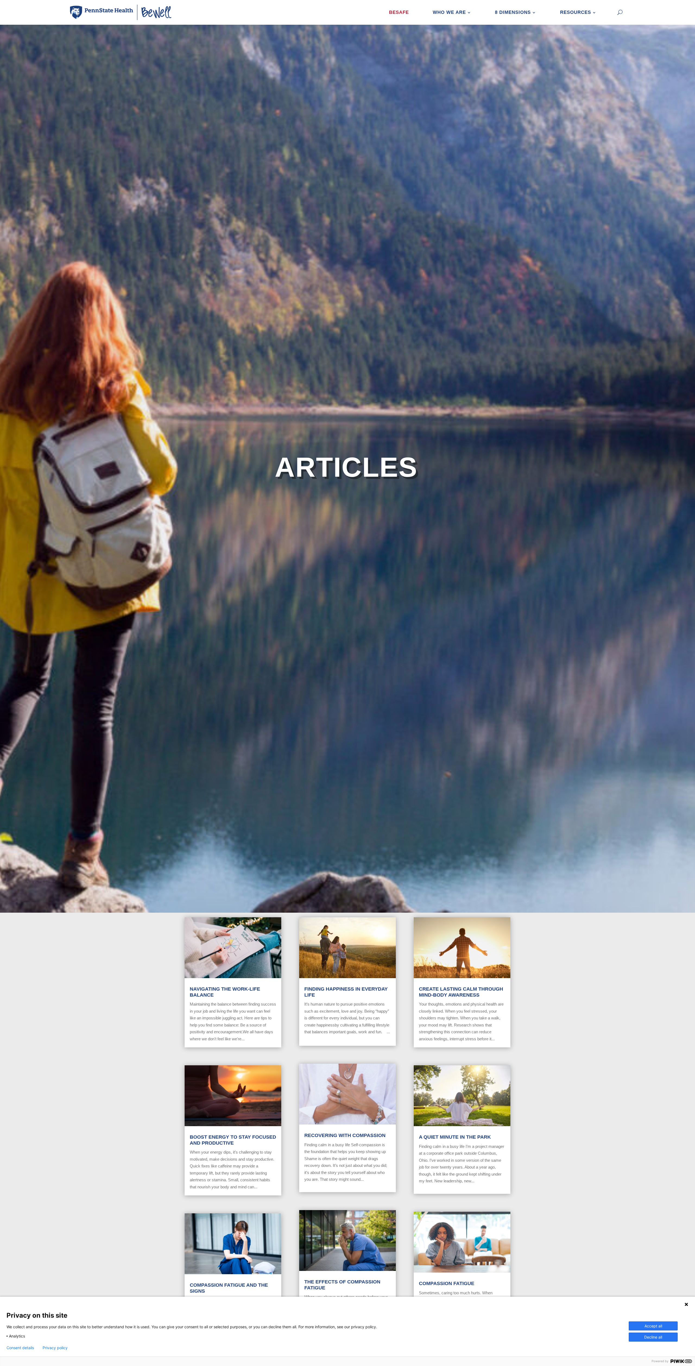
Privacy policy (55, 1348)
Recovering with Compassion (345, 1135)
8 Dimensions (513, 12)
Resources (575, 12)
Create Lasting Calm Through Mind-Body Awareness (461, 992)
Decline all (653, 1337)
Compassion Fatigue (446, 1283)
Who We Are (449, 12)
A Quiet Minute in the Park (455, 1137)
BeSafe (399, 12)
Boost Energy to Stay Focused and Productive (233, 1140)
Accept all (653, 1326)
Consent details (20, 1348)
